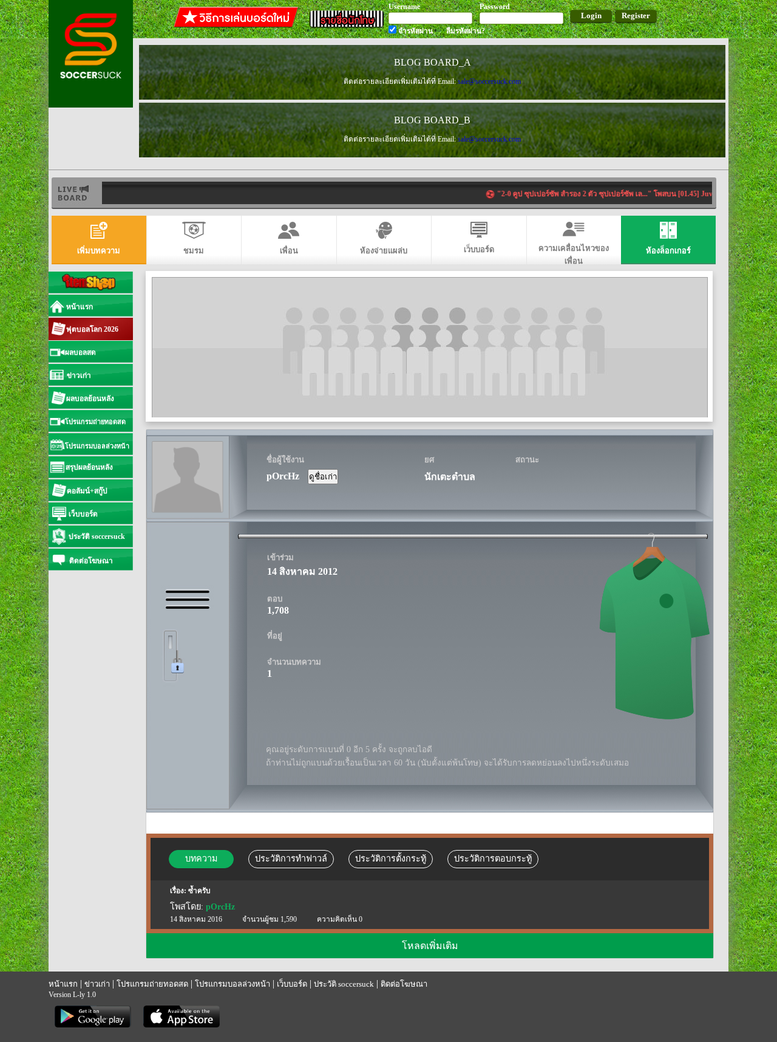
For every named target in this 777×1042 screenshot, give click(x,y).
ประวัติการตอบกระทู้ (493, 858)
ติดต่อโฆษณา (404, 984)
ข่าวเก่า (97, 984)
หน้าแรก (63, 984)
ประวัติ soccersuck (344, 984)
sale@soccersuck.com (489, 81)
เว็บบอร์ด (292, 984)
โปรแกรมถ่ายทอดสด (152, 984)
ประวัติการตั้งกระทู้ (390, 858)
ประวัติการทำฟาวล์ (291, 858)
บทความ (201, 858)
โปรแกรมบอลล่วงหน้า (232, 984)
